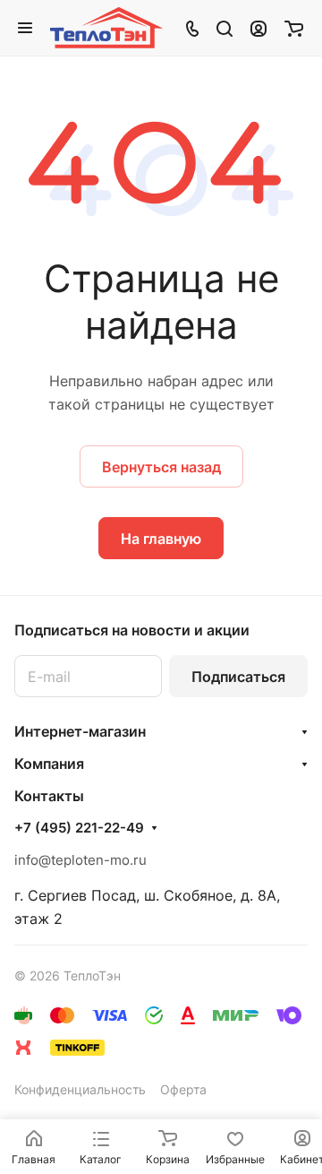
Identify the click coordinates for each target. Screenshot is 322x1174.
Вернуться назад (161, 467)
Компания (49, 764)
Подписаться (238, 677)
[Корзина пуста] (293, 28)
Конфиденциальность (80, 1089)
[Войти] (258, 28)
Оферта (183, 1089)
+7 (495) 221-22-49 (79, 828)
